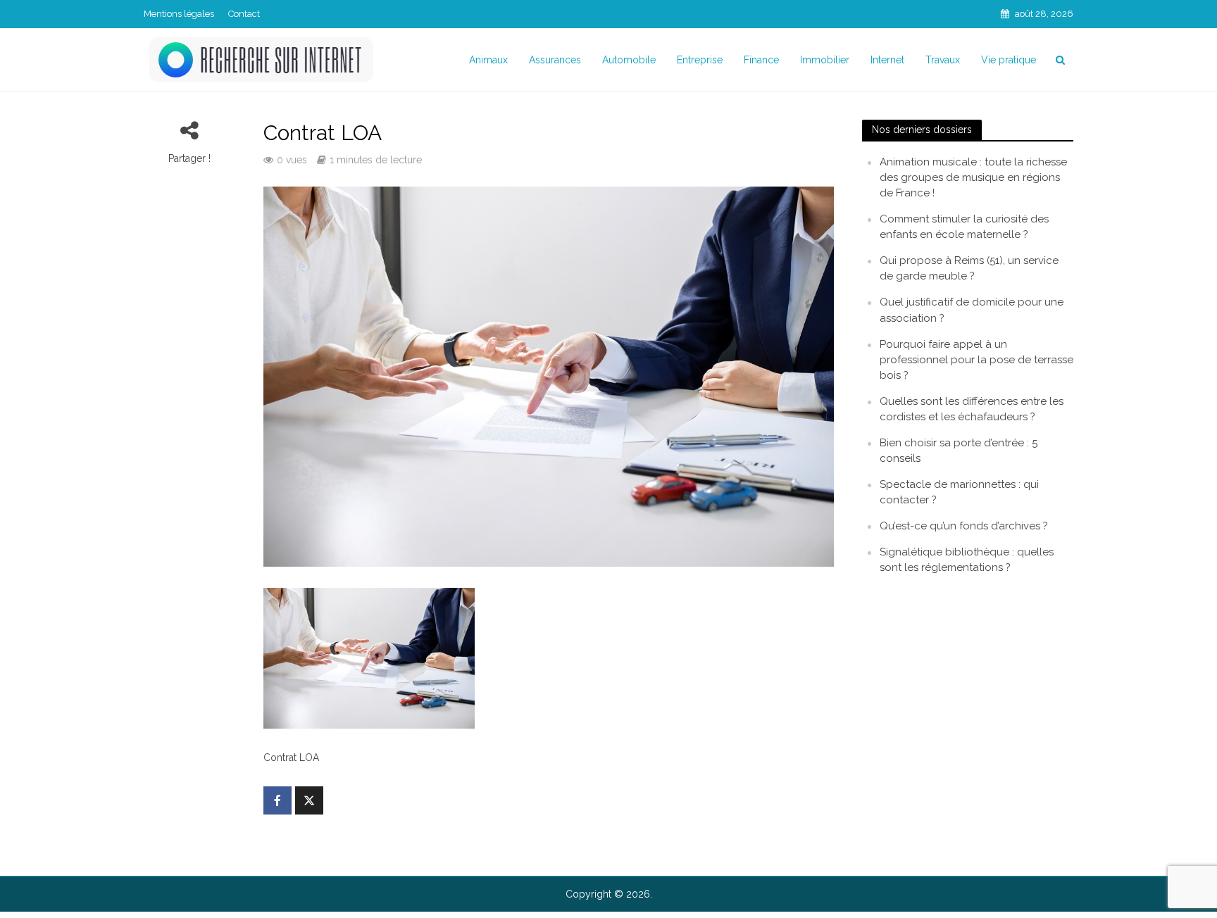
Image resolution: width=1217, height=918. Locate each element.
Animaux (488, 59)
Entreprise (700, 59)
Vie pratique (1008, 59)
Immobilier (824, 59)
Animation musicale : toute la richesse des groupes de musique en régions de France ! (973, 177)
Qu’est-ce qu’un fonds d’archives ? (964, 526)
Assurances (555, 59)
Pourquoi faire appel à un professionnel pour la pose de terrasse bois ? (976, 360)
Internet (887, 59)
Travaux (942, 59)
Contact (244, 13)
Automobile (629, 59)
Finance (761, 59)
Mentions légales (179, 13)
